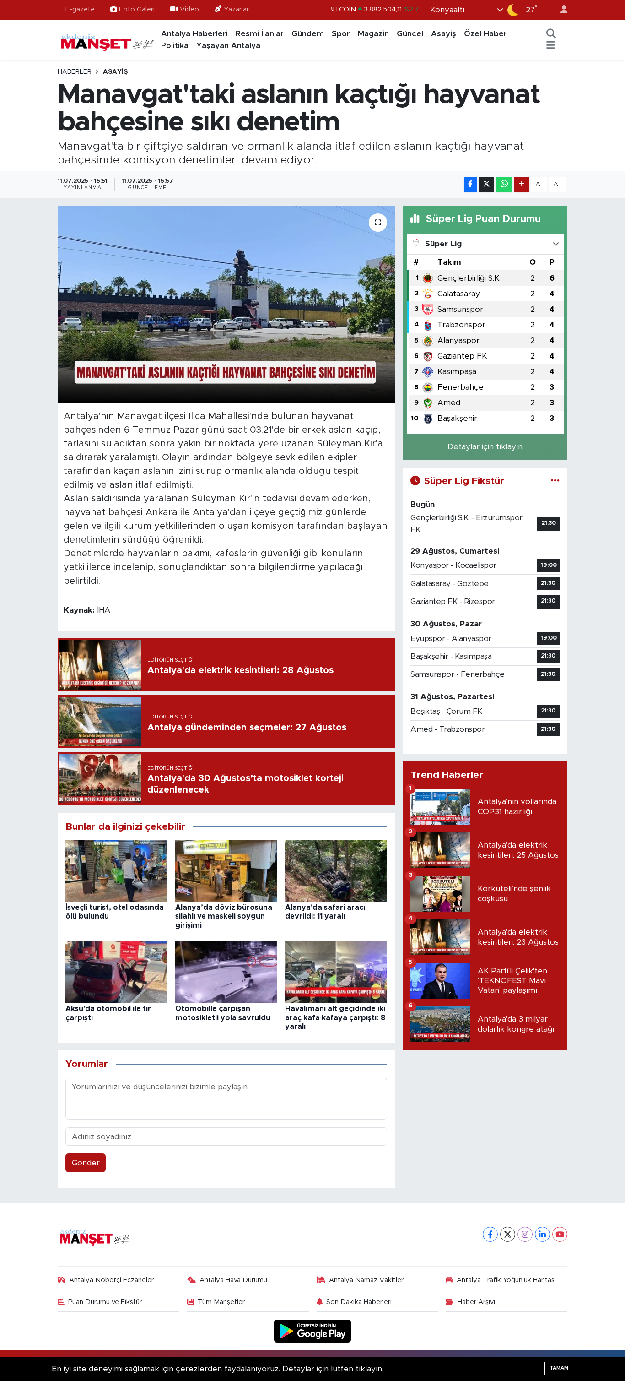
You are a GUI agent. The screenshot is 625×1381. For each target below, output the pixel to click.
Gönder (86, 1163)
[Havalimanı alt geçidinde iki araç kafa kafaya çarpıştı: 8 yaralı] (336, 972)
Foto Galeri (137, 9)
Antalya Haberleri (194, 34)
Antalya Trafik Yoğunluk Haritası (506, 1280)
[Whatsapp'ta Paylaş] (504, 184)
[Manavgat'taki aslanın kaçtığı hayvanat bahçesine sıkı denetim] (226, 304)
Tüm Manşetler (221, 1302)
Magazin (373, 34)
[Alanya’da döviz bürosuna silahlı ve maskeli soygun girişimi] (226, 870)
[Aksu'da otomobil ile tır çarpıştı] (116, 972)
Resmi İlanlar (260, 34)
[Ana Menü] (550, 46)
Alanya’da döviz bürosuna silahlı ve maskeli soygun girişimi (223, 916)
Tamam (559, 1367)
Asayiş (443, 34)
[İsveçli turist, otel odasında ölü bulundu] (116, 870)
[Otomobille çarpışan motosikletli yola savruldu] (226, 972)
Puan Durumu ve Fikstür (105, 1302)
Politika (175, 45)
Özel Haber (485, 34)
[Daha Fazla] (521, 184)
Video (189, 9)
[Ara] (551, 34)
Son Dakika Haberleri (359, 1302)
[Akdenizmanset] (107, 39)
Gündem (307, 34)
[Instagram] (525, 1234)
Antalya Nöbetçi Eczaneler (111, 1280)
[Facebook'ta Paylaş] (470, 184)
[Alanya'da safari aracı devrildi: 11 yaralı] (336, 870)
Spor (341, 34)
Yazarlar (236, 9)
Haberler (75, 72)
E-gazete (80, 9)
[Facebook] (490, 1234)
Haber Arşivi (476, 1302)
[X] (507, 1234)
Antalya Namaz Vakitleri (367, 1280)
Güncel (410, 34)
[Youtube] (559, 1234)
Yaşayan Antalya (228, 45)
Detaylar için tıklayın (485, 447)
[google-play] (312, 1331)
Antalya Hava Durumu (233, 1280)
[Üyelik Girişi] (560, 10)
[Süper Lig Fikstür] (555, 481)
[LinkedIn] (542, 1234)
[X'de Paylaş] (486, 184)
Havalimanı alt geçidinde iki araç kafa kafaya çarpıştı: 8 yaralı (335, 1017)
